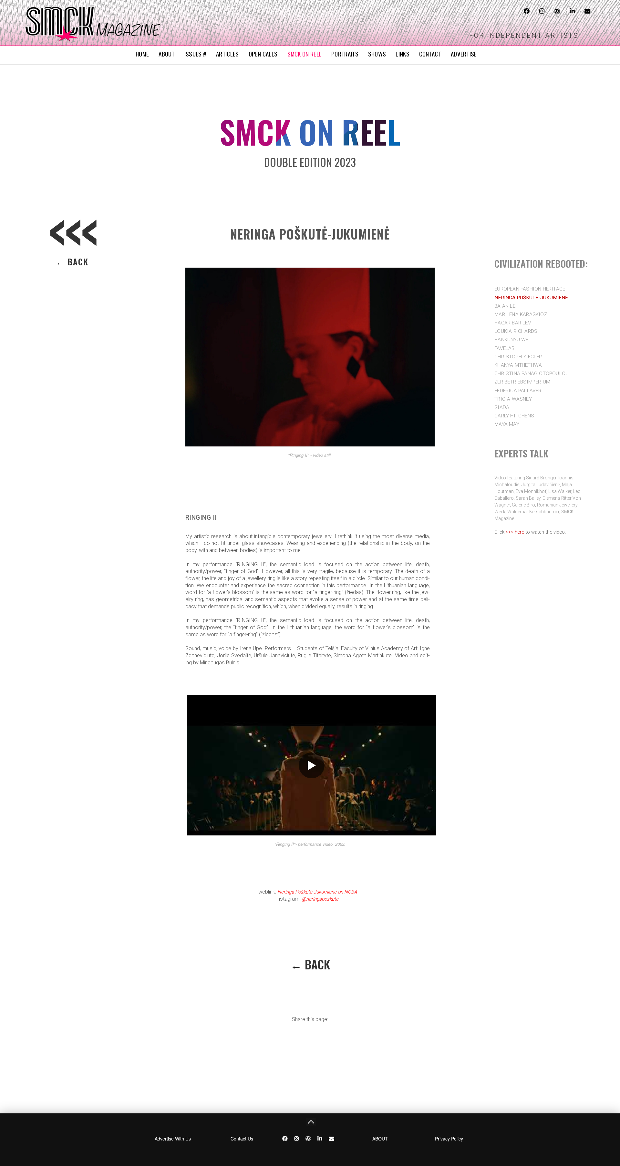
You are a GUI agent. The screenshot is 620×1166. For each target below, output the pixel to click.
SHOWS (377, 53)
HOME (142, 53)
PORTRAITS (344, 53)
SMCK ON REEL (304, 53)
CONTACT (430, 53)
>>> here (515, 532)
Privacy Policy (449, 1138)
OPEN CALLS (263, 53)
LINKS (402, 53)
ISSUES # (195, 53)
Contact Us (242, 1138)
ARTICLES (227, 53)
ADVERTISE (464, 53)
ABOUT (167, 53)
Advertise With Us (173, 1138)
